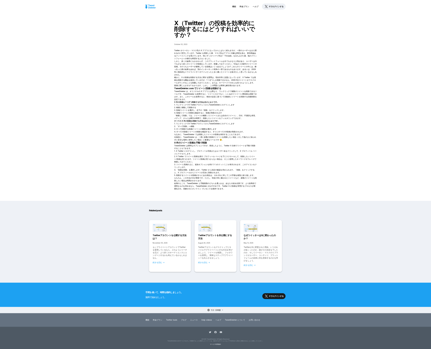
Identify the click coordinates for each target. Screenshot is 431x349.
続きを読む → (159, 262)
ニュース (194, 320)
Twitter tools (171, 320)
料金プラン (244, 6)
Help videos (206, 320)
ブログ (184, 320)
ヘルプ (255, 6)
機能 (234, 6)
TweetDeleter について (235, 320)
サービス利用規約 (215, 344)
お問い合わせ (254, 320)
